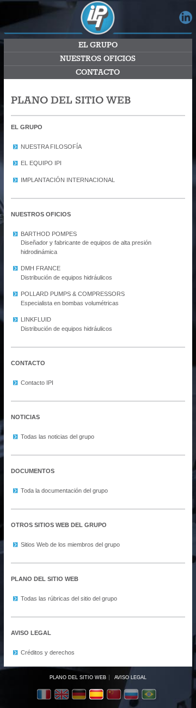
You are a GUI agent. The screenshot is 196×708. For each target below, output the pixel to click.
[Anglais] (63, 695)
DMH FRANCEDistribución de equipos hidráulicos (66, 273)
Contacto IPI (37, 382)
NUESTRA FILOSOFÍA (51, 146)
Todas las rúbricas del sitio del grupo (69, 598)
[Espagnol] (98, 695)
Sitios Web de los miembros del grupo (70, 544)
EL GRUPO (98, 45)
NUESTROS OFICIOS (98, 59)
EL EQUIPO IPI (41, 163)
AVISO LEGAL (130, 677)
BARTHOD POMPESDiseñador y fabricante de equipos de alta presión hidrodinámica (86, 243)
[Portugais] (150, 695)
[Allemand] (80, 695)
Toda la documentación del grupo (64, 490)
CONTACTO (98, 72)
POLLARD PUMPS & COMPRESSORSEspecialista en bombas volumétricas (73, 298)
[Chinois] (115, 695)
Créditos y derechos (48, 652)
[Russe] (133, 695)
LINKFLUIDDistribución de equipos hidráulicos (66, 324)
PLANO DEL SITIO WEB (78, 677)
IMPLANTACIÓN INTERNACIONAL (68, 180)
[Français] (45, 695)
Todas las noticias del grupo (57, 436)
